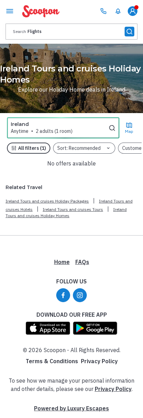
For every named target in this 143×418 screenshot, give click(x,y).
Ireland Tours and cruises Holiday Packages (47, 201)
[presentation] (71, 31)
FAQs (82, 261)
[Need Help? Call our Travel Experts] (103, 11)
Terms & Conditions (52, 361)
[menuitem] (118, 11)
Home (62, 261)
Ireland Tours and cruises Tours (73, 209)
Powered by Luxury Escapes (71, 408)
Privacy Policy (99, 361)
